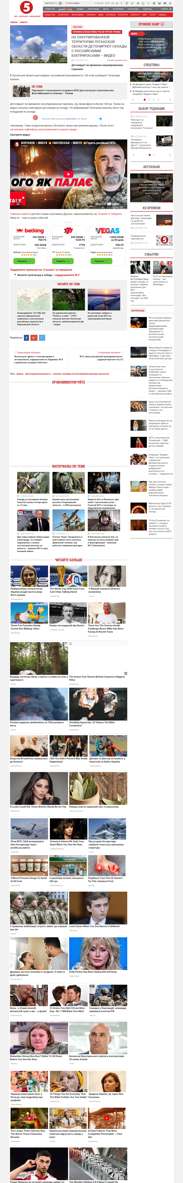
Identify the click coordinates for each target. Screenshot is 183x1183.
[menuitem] (50, 9)
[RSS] (170, 3)
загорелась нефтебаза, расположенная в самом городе (43, 129)
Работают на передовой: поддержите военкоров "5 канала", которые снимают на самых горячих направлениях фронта (142, 128)
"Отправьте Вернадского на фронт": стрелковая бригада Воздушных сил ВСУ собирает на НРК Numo (141, 146)
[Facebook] (121, 3)
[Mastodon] (154, 3)
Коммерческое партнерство (138, 237)
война (20, 374)
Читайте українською (117, 59)
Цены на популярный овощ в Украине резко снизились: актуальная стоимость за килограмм (160, 407)
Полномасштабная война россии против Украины (97, 32)
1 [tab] (145, 100)
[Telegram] (137, 3)
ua (112, 3)
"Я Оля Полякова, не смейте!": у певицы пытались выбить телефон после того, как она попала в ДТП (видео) (160, 527)
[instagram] (127, 3)
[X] (148, 3)
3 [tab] (154, 100)
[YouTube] (165, 3)
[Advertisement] (68, 244)
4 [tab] (158, 100)
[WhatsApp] (143, 3)
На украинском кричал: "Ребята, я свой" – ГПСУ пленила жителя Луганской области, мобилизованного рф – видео (67, 319)
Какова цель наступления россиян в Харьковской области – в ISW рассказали (66, 502)
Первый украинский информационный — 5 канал (26, 9)
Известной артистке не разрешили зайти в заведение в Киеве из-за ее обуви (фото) (160, 424)
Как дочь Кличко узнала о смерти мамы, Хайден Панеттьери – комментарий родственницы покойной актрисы (160, 489)
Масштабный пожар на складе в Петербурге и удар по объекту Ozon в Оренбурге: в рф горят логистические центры (160, 353)
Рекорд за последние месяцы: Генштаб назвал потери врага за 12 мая (32, 502)
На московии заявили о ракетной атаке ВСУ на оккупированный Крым (100, 316)
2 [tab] (149, 100)
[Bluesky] (159, 3)
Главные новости (20, 213)
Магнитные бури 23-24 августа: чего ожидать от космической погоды (160, 507)
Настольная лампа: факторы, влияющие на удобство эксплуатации (141, 219)
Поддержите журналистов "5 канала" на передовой (41, 269)
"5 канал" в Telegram (109, 213)
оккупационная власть (38, 374)
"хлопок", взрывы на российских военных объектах (80, 374)
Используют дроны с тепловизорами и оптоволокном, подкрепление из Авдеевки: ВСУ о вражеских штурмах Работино (38, 359)
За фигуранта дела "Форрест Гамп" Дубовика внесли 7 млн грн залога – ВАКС (151, 87)
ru (117, 3)
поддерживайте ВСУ (67, 274)
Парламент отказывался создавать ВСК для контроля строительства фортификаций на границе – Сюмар (73, 92)
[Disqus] (68, 426)
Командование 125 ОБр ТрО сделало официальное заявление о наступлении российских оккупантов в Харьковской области (31, 319)
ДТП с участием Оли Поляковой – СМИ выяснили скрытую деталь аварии (159, 441)
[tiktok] (132, 3)
